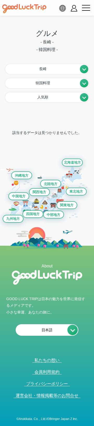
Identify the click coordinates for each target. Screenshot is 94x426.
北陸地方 (50, 184)
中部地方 (53, 215)
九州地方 (13, 219)
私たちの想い (47, 360)
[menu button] (86, 8)
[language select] (62, 8)
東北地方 (76, 191)
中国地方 (19, 196)
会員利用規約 (47, 372)
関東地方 (67, 205)
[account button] (74, 8)
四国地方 (33, 214)
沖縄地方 (21, 175)
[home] (24, 8)
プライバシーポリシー (47, 384)
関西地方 (39, 192)
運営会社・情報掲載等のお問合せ (47, 395)
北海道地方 (72, 162)
